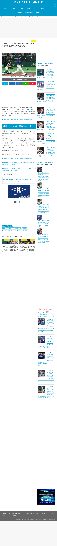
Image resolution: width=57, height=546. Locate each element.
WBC (4, 228)
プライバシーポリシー (44, 513)
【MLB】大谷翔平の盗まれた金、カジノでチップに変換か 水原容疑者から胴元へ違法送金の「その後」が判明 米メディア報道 (43, 176)
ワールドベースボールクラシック (9, 230)
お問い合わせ (13, 515)
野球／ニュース (42, 63)
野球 (22, 9)
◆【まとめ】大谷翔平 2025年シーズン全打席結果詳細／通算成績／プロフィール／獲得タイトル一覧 (46, 314)
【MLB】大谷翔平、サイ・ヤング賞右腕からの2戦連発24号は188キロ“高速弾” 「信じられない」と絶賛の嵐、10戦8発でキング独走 (43, 238)
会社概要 (4, 513)
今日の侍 (10, 226)
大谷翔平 (29, 9)
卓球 (50, 9)
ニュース (5, 226)
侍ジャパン (20, 230)
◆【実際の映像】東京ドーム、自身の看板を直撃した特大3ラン (18, 119)
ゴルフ (35, 9)
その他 (37, 13)
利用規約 (36, 513)
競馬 (14, 9)
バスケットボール (29, 13)
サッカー (20, 13)
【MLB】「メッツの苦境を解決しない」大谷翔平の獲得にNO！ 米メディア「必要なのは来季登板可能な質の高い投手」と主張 (43, 192)
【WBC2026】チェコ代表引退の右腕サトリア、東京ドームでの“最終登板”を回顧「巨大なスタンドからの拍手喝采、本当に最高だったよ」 (46, 98)
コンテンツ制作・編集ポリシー (14, 513)
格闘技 (43, 9)
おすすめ (5, 9)
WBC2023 (9, 228)
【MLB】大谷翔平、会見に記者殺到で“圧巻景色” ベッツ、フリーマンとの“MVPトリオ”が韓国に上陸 (44, 223)
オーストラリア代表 (17, 228)
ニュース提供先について (28, 513)
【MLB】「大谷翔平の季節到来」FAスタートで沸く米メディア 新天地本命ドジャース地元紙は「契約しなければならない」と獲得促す (43, 208)
